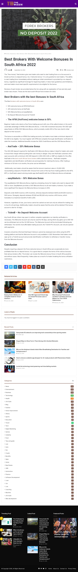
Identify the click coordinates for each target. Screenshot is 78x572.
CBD (7, 468)
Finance (8, 474)
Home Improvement (12, 410)
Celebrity (8, 435)
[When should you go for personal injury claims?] (6, 532)
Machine (8, 492)
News (7, 386)
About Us (56, 568)
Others (8, 413)
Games (8, 432)
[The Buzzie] (14, 3)
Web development (11, 498)
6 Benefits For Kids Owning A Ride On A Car (17, 541)
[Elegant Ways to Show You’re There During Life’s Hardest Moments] (9, 343)
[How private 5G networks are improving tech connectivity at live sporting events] (9, 335)
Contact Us (63, 568)
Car (7, 483)
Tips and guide (10, 441)
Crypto (8, 453)
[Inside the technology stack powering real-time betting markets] (9, 369)
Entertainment (10, 389)
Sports (8, 416)
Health (8, 398)
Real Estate (9, 465)
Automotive (9, 471)
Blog (7, 404)
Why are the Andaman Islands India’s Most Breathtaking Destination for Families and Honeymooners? (44, 553)
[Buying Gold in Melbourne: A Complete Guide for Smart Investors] (15, 287)
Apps (7, 459)
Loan (7, 480)
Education (9, 419)
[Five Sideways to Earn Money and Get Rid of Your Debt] (6, 521)
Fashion (8, 407)
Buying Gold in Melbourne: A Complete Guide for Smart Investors (13, 296)
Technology (9, 395)
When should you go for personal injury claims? (18, 532)
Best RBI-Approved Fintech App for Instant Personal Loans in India (38, 296)
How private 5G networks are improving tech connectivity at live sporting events (41, 332)
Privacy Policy (72, 568)
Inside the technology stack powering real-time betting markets (36, 366)
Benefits (8, 456)
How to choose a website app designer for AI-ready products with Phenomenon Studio (43, 358)
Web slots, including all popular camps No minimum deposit (63, 534)
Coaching (8, 489)
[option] (65, 528)
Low (7, 486)
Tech (7, 426)
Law (7, 444)
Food (7, 438)
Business (13, 53)
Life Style (8, 401)
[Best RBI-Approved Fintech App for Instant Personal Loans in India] (39, 287)
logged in (15, 317)
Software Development (13, 477)
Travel (7, 423)
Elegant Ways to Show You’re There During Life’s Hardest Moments (37, 341)
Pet (7, 450)
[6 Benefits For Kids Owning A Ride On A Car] (6, 541)
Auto (7, 447)
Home (7, 53)
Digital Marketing (11, 429)
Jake (9, 70)
